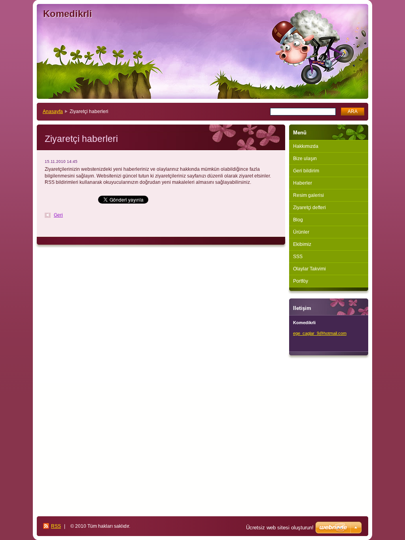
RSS (56, 526)
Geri (58, 215)
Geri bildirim (306, 171)
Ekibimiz (302, 244)
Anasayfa (53, 111)
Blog (298, 220)
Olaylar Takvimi (309, 269)
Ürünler (301, 232)
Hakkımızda (305, 146)
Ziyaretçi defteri (309, 207)
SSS (298, 256)
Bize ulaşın (305, 158)
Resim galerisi (308, 195)
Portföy (300, 281)
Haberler (302, 183)
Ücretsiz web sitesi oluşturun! (280, 528)
